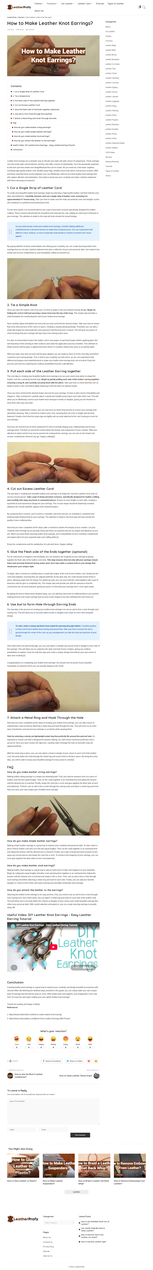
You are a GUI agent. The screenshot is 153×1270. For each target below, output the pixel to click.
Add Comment (29, 29)
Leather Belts (111, 50)
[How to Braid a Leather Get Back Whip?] (94, 1166)
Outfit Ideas (110, 152)
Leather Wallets (112, 148)
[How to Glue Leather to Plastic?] (23, 1166)
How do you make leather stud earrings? (32, 136)
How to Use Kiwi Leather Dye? (93, 1242)
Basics (108, 27)
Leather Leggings (112, 101)
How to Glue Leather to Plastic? (22, 1181)
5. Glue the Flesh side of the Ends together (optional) (36, 109)
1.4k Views (10, 29)
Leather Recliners (112, 124)
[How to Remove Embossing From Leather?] (130, 1166)
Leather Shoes (111, 134)
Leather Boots (111, 55)
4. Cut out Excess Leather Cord (26, 105)
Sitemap (46, 1251)
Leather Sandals (112, 129)
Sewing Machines (112, 162)
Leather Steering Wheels (115, 143)
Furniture (109, 41)
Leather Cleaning (112, 78)
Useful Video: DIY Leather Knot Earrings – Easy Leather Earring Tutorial (44, 145)
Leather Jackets (112, 96)
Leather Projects (112, 120)
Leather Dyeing (111, 87)
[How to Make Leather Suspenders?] (59, 1166)
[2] (92, 597)
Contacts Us (47, 1242)
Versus (108, 176)
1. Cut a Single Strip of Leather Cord (28, 91)
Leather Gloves (111, 92)
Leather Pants (111, 115)
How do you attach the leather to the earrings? (34, 140)
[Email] (96, 1061)
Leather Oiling (111, 106)
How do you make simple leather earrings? (33, 132)
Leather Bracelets (112, 59)
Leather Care (111, 69)
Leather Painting (112, 111)
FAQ (14, 123)
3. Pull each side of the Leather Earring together (34, 100)
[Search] (144, 7)
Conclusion (17, 149)
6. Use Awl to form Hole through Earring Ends (32, 114)
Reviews (109, 157)
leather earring (84, 379)
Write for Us (47, 1256)
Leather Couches (112, 83)
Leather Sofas (111, 138)
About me (47, 1237)
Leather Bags (111, 45)
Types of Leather (112, 171)
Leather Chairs (111, 73)
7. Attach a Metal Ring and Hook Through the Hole (34, 118)
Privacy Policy (48, 1247)
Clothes (108, 36)
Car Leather (110, 31)
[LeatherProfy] (19, 7)
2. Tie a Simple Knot (21, 96)
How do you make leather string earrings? (32, 127)
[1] (68, 253)
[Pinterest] (89, 1061)
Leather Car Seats (113, 64)
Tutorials (109, 166)
